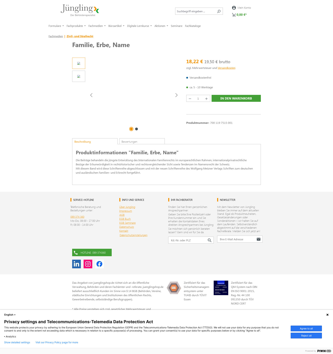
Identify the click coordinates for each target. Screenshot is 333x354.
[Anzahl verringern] (190, 98)
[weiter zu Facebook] (99, 264)
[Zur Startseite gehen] (80, 10)
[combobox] (195, 11)
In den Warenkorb (236, 98)
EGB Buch (125, 219)
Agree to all (306, 328)
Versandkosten (226, 68)
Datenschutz (126, 226)
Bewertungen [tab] (129, 141)
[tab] (95, 141)
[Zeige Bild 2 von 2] (136, 129)
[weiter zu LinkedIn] (76, 264)
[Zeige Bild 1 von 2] (131, 129)
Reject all (306, 335)
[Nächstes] (176, 95)
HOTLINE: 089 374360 (93, 252)
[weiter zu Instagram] (88, 264)
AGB (122, 215)
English (8, 314)
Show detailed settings (17, 342)
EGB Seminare (127, 223)
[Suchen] (219, 11)
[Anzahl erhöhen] (206, 98)
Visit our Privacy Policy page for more (57, 342)
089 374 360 (77, 216)
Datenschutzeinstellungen (133, 235)
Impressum (125, 211)
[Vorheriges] (91, 95)
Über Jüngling (127, 207)
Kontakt (123, 230)
